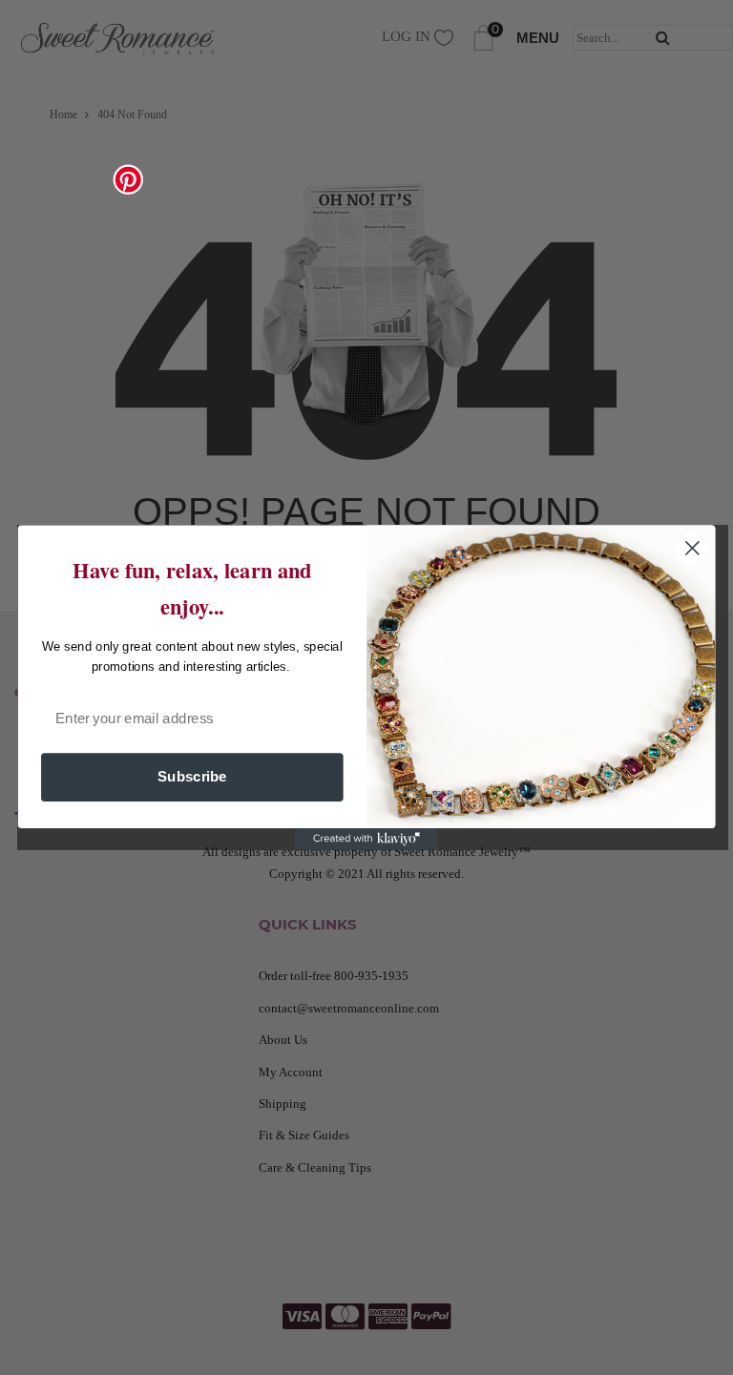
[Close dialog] (692, 548)
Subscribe (192, 776)
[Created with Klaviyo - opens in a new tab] (366, 838)
